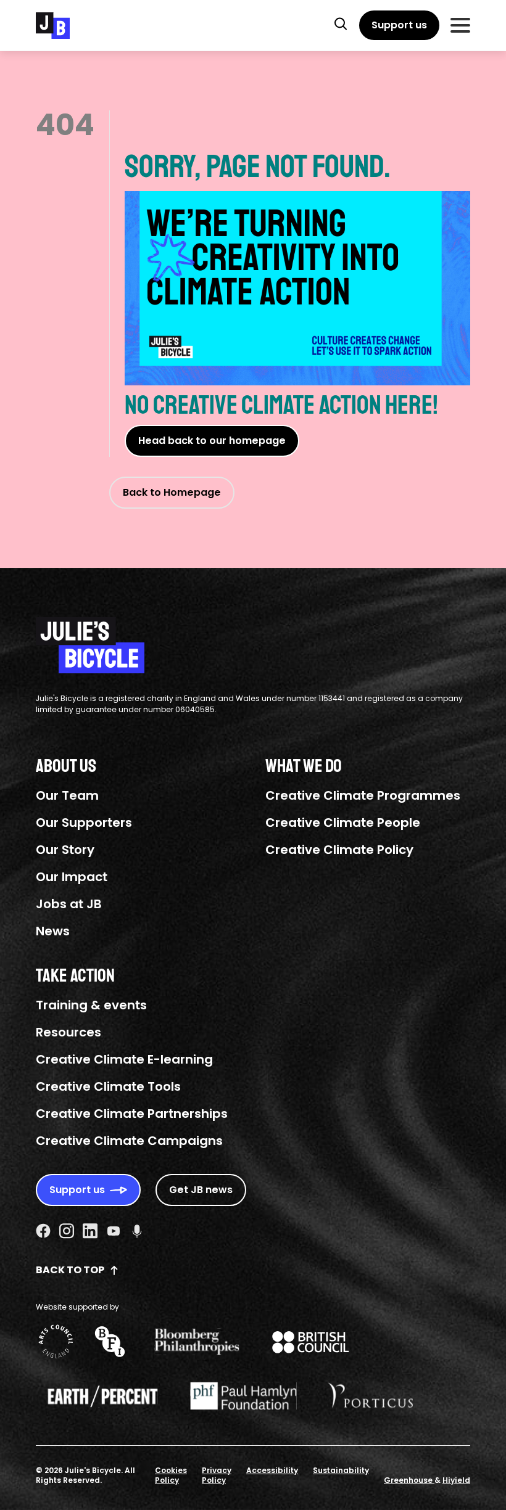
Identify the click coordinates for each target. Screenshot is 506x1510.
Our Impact (71, 876)
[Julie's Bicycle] (53, 25)
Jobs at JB (69, 904)
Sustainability (341, 1470)
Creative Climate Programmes (362, 795)
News (53, 931)
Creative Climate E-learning (124, 1059)
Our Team (67, 795)
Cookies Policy (171, 1475)
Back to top (70, 1270)
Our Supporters (84, 822)
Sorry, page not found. (258, 166)
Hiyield (456, 1480)
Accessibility (272, 1470)
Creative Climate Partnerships (132, 1113)
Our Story (65, 849)
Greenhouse (409, 1480)
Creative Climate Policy (339, 849)
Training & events (91, 1005)
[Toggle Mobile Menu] (460, 25)
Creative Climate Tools (108, 1086)
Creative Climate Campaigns (129, 1140)
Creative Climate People (342, 822)
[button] (340, 23)
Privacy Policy (216, 1475)
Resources (68, 1032)
